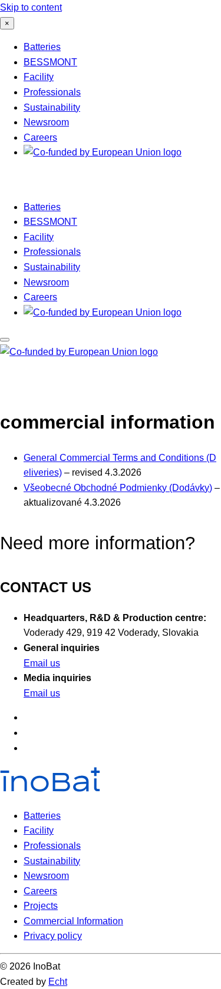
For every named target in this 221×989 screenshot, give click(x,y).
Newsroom (46, 122)
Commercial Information (73, 921)
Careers (40, 137)
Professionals (52, 92)
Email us (42, 663)
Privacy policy (53, 936)
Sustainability (52, 107)
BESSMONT (50, 62)
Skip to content (31, 7)
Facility (39, 77)
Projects (41, 906)
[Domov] (30, 182)
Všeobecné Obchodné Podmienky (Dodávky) (118, 488)
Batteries (42, 47)
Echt (57, 982)
